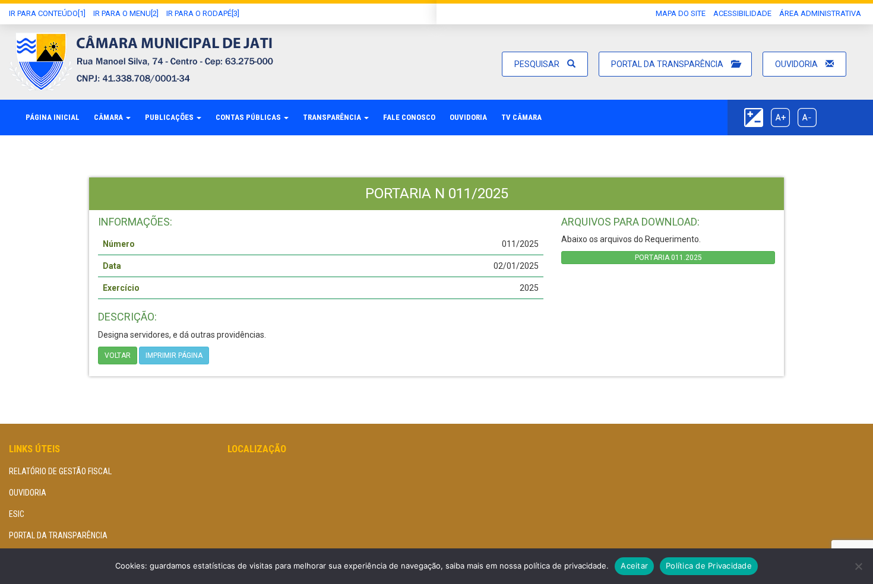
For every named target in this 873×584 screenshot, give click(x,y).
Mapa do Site (681, 13)
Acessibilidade (742, 13)
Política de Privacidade (709, 565)
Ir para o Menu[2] (126, 13)
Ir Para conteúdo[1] (47, 13)
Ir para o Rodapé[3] (202, 13)
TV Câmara (521, 117)
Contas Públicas (249, 117)
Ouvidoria (797, 64)
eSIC (16, 514)
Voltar (118, 355)
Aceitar (634, 565)
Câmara (109, 117)
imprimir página (174, 355)
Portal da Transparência (668, 64)
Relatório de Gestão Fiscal (60, 471)
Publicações (170, 117)
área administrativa (820, 13)
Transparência (333, 117)
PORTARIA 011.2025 (668, 257)
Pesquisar (537, 64)
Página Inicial (53, 117)
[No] (858, 566)
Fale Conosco (409, 117)
